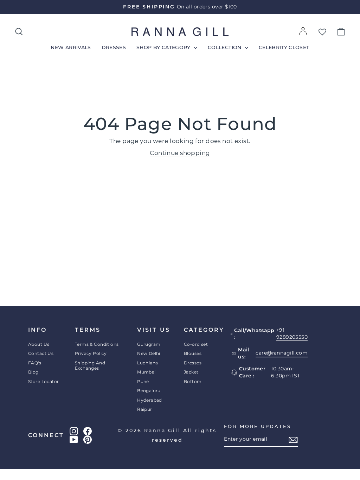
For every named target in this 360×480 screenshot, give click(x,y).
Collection (225, 47)
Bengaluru (149, 390)
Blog (33, 372)
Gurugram (148, 344)
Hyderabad (149, 400)
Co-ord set (196, 344)
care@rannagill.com (282, 353)
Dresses (114, 47)
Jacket (191, 372)
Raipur (144, 409)
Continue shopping (180, 152)
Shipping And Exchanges (90, 365)
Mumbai (146, 372)
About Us (38, 344)
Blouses (192, 353)
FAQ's (34, 362)
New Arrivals (71, 47)
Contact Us (40, 353)
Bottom (193, 381)
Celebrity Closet (284, 47)
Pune (143, 381)
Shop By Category (164, 47)
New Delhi (148, 353)
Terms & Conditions (97, 344)
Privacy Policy (91, 353)
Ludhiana (147, 362)
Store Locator (43, 381)
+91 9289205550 (292, 333)
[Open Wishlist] (322, 32)
